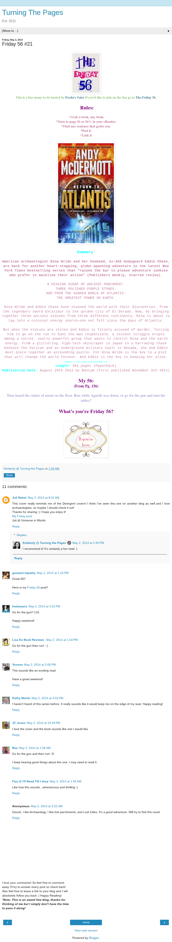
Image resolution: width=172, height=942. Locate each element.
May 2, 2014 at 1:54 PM (62, 639)
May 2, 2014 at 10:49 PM (43, 723)
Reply (16, 526)
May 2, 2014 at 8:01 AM (43, 497)
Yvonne (17, 664)
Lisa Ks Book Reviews (28, 639)
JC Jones (19, 723)
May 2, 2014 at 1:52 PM (44, 606)
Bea (15, 748)
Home (86, 922)
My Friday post (22, 516)
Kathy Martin (21, 698)
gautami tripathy (24, 573)
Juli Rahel (19, 497)
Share (9, 475)
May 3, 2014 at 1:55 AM (65, 781)
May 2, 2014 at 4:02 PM (47, 698)
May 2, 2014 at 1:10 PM (53, 573)
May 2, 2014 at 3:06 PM (40, 664)
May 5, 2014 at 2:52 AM (47, 806)
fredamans (19, 606)
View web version (86, 930)
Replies (22, 535)
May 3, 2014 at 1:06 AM (35, 748)
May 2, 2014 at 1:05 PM (88, 543)
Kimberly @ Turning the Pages (44, 543)
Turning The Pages (32, 12)
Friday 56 (34, 587)
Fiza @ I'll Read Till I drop (30, 781)
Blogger (94, 937)
